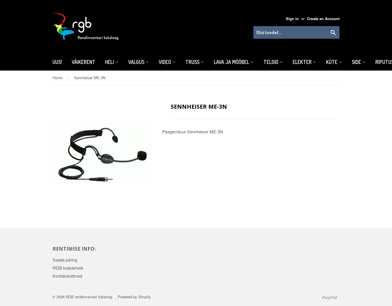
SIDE (357, 62)
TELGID (271, 62)
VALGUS (136, 62)
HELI (110, 62)
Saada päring (65, 260)
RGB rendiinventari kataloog (89, 296)
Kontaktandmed (67, 276)
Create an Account (323, 18)
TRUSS (193, 62)
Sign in (292, 18)
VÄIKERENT (83, 62)
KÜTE (332, 62)
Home (57, 77)
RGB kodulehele (68, 268)
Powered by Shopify (134, 296)
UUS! (57, 62)
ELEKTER (303, 62)
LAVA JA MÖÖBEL (232, 62)
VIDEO (165, 62)
